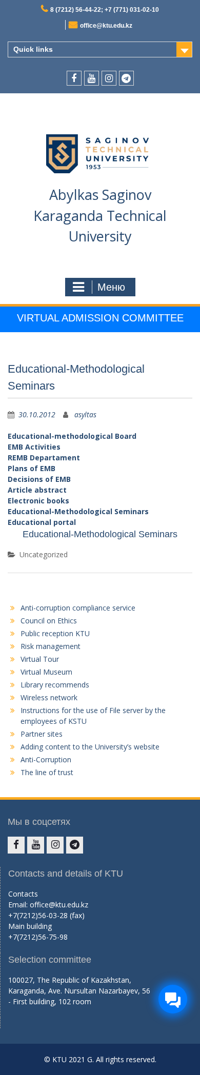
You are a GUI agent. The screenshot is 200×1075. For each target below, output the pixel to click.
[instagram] (109, 78)
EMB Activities (34, 447)
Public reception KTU (55, 633)
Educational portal (42, 522)
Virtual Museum (46, 672)
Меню (111, 287)
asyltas (85, 414)
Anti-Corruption (46, 759)
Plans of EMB (31, 468)
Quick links (33, 49)
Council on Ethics (49, 620)
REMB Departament (44, 457)
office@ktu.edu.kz (106, 25)
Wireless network (49, 697)
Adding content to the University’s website (90, 747)
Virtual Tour (40, 659)
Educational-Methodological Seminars (78, 511)
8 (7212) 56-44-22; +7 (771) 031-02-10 (104, 9)
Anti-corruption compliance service (78, 608)
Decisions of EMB (39, 479)
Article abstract (37, 490)
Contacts (23, 894)
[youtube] (91, 78)
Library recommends (55, 684)
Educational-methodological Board (72, 436)
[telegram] (126, 78)
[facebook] (74, 78)
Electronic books (38, 500)
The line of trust (47, 772)
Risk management (51, 646)
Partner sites (42, 734)
